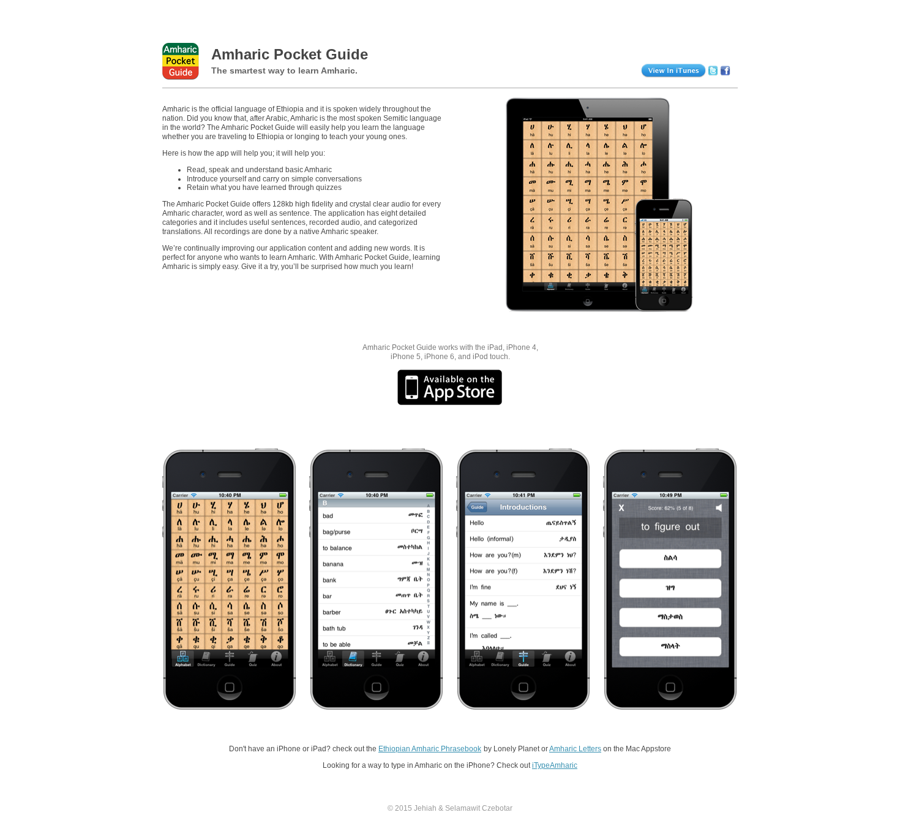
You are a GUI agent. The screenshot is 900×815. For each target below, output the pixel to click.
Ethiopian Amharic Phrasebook (429, 749)
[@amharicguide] (713, 68)
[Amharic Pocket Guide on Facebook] (725, 68)
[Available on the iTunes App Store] (450, 387)
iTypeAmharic (554, 765)
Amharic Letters (575, 749)
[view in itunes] (654, 68)
